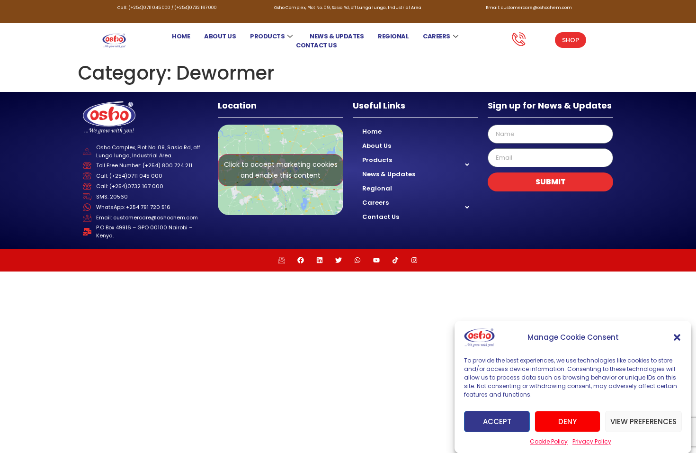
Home (181, 36)
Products (267, 36)
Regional (393, 36)
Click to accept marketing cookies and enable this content (281, 170)
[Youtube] (376, 260)
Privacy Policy (591, 441)
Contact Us (316, 45)
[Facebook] (300, 260)
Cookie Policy (549, 441)
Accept (497, 421)
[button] (677, 337)
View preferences (643, 421)
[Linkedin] (319, 260)
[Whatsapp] (357, 260)
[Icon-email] (281, 260)
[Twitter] (338, 260)
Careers (436, 36)
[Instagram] (414, 260)
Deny (567, 421)
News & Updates (337, 36)
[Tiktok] (395, 260)
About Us (220, 36)
